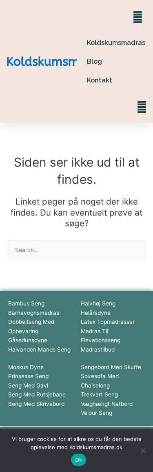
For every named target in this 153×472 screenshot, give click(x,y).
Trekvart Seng (99, 394)
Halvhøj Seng (98, 303)
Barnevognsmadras (33, 312)
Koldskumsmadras (58, 61)
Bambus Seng (26, 303)
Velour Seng (96, 413)
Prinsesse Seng (28, 376)
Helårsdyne (96, 312)
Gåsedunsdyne (27, 340)
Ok (78, 459)
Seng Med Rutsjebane (37, 394)
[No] (143, 450)
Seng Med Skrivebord (36, 404)
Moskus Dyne (26, 367)
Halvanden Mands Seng (39, 349)
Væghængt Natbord (107, 404)
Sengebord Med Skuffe (111, 367)
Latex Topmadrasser (108, 321)
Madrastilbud (98, 349)
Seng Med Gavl (28, 385)
